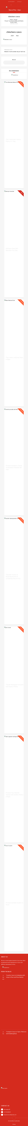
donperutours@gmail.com (10, 1114)
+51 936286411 (7, 1112)
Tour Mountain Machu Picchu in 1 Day (13, 140)
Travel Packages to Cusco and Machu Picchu (14, 685)
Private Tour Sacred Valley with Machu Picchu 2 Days (14, 21)
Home (11, 19)
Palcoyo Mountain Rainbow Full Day (12, 249)
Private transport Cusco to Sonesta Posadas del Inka (14, 467)
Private (15, 19)
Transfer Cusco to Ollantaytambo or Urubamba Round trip (13, 576)
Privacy (14, 1124)
